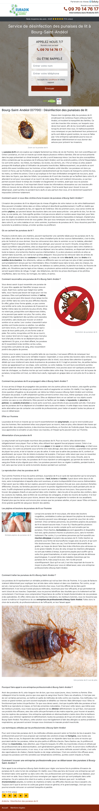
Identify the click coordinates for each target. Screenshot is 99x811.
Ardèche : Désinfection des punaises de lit (20, 801)
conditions (52, 79)
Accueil (5, 808)
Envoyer (49, 88)
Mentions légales (18, 808)
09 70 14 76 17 (83, 9)
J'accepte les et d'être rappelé (51, 81)
